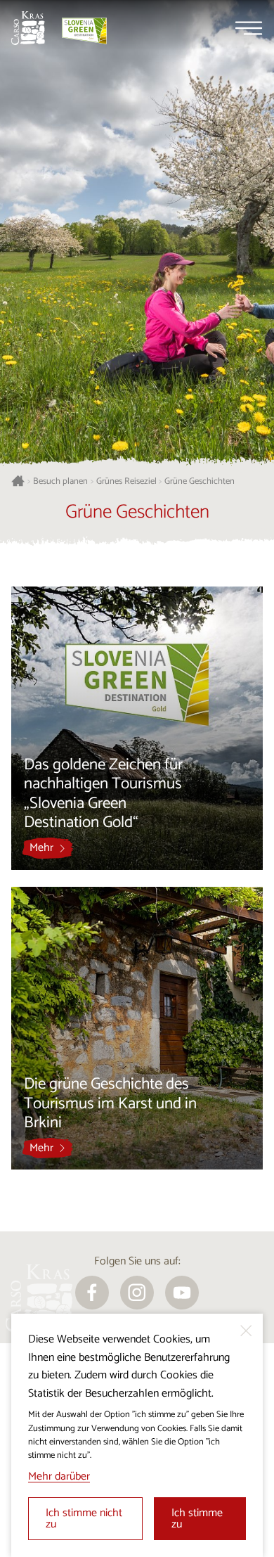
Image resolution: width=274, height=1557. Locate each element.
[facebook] (92, 1292)
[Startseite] (28, 28)
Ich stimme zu (197, 1519)
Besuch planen (60, 482)
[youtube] (182, 1292)
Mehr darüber (59, 1476)
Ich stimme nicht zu (84, 1519)
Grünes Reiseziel (126, 482)
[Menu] (249, 28)
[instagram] (137, 1292)
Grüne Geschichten (199, 482)
